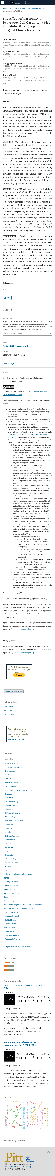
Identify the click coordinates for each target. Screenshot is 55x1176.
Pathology (9, 847)
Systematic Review (12, 939)
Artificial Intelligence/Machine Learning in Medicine (24, 904)
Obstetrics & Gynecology (14, 767)
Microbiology (10, 817)
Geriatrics (9, 798)
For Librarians (9, 714)
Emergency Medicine (13, 782)
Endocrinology (11, 786)
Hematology (10, 805)
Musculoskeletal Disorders (15, 820)
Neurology (9, 828)
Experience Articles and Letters (17, 946)
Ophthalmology (11, 771)
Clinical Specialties (11, 763)
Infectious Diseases (12, 813)
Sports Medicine (11, 862)
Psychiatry (9, 851)
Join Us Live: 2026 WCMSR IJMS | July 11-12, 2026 (26, 987)
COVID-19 (7, 878)
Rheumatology (11, 859)
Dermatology (8, 363)
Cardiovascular (11, 775)
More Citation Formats (13, 333)
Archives (13, 8)
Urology (8, 870)
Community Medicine (13, 916)
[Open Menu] (2, 2)
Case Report (10, 931)
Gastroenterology (12, 801)
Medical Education (11, 885)
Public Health (10, 920)
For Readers (8, 706)
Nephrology (9, 824)
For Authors (8, 710)
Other (6, 897)
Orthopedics (10, 840)
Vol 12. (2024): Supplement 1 (31, 8)
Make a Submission (14, 691)
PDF (8, 298)
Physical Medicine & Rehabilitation (18, 874)
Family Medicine (11, 912)
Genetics (8, 794)
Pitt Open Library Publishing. (18, 1166)
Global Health (10, 924)
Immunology (10, 809)
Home (5, 8)
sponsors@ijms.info (16, 739)
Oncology (9, 832)
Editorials (9, 943)
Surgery (8, 866)
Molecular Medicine (11, 893)
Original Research (12, 836)
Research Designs (10, 927)
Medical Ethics (9, 889)
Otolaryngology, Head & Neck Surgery (20, 790)
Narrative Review (12, 935)
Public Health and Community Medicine (19, 908)
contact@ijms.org (27, 629)
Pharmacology (9, 901)
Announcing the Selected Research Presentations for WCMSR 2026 (21, 1043)
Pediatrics (9, 843)
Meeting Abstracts (11, 882)
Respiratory (9, 855)
